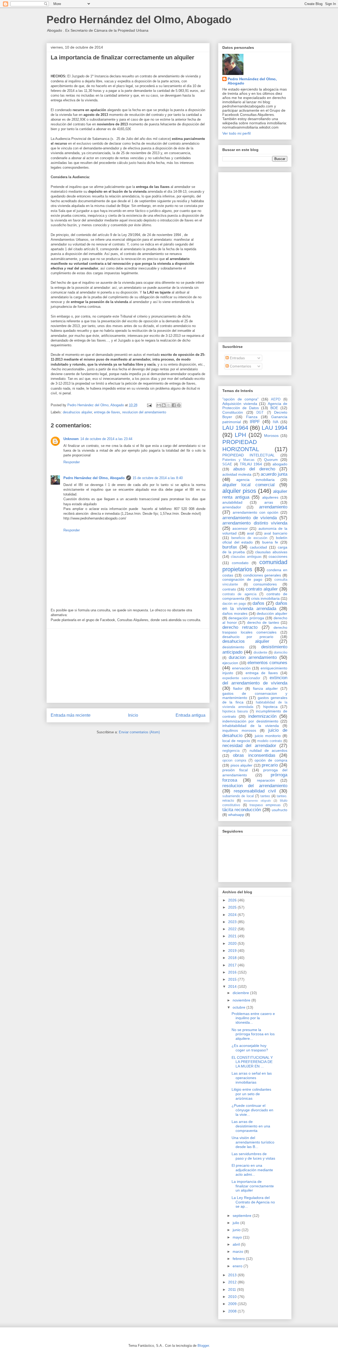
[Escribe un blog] (163, 405)
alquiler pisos (239, 491)
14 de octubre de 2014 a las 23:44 (106, 439)
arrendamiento (273, 506)
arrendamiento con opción (256, 512)
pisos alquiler (242, 765)
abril (237, 1244)
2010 (233, 1296)
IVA (275, 422)
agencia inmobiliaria (255, 480)
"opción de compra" (240, 399)
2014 (233, 986)
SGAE (227, 464)
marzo (238, 1251)
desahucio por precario (247, 637)
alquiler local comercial (248, 484)
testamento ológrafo (257, 800)
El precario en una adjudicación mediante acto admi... (252, 1170)
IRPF (255, 421)
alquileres (270, 497)
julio (236, 1223)
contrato (229, 589)
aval (250, 533)
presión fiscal (235, 770)
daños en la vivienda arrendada (254, 606)
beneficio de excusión (249, 538)
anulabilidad (232, 502)
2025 (233, 907)
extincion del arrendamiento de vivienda (254, 680)
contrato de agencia (239, 594)
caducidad (258, 547)
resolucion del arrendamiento (144, 412)
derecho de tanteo (263, 622)
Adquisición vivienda (239, 403)
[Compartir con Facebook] (173, 405)
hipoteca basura (235, 711)
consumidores (265, 584)
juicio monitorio (268, 736)
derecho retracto (239, 627)
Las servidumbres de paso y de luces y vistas (253, 1156)
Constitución (232, 412)
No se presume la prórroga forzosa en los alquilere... (253, 1034)
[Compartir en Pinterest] (178, 405)
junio (237, 1230)
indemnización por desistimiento (250, 721)
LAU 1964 (235, 427)
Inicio (133, 715)
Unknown (71, 439)
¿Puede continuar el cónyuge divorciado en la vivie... (252, 1110)
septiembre (242, 1215)
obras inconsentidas (254, 755)
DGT (260, 412)
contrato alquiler (262, 589)
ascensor (240, 528)
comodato (240, 563)
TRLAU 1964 (251, 464)
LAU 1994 (275, 427)
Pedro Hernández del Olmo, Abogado (138, 19)
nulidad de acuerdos (269, 750)
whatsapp (236, 814)
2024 (233, 915)
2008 (233, 1311)
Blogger (203, 1346)
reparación (266, 780)
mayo (238, 1237)
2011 (232, 1289)
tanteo (265, 796)
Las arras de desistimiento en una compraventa (251, 1126)
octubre (239, 1007)
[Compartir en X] (168, 405)
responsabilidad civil (255, 790)
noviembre (242, 1000)
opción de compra (271, 760)
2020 (233, 943)
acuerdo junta (274, 474)
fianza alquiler (265, 688)
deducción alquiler (272, 613)
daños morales (234, 613)
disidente (260, 652)
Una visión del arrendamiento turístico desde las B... (253, 1142)
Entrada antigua (190, 715)
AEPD (275, 399)
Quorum (271, 459)
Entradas (237, 358)
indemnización (262, 716)
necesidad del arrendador (249, 745)
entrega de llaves (107, 412)
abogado (280, 464)
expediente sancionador (241, 678)
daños (258, 603)
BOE (274, 408)
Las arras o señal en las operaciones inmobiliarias (252, 1077)
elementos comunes (267, 662)
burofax (229, 547)
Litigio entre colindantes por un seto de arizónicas (251, 1093)
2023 (233, 922)
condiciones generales (262, 575)
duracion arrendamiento (252, 657)
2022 (233, 929)
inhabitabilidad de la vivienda (250, 726)
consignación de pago (242, 579)
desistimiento (233, 647)
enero (238, 1266)
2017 (233, 965)
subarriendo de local (238, 796)
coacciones (278, 556)
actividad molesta (236, 474)
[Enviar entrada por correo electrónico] (149, 405)
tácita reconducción (241, 809)
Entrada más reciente (71, 715)
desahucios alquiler (77, 412)
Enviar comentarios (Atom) (139, 732)
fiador (238, 688)
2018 (233, 958)
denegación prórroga (246, 618)
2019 (233, 950)
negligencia (231, 751)
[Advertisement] (128, 666)
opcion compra (234, 760)
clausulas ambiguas (246, 557)
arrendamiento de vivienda (249, 517)
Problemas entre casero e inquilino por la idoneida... (253, 1018)
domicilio (280, 652)
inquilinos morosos (239, 730)
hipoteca (270, 707)
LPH (240, 435)
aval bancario (275, 533)
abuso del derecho (254, 468)
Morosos (271, 435)
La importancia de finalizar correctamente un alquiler (253, 1186)
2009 (233, 1304)
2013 (233, 1275)
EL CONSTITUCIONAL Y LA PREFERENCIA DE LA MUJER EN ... (252, 1062)
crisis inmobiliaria (265, 598)
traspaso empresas (265, 805)
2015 (233, 979)
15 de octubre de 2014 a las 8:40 (158, 478)
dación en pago (234, 604)
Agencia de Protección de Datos (254, 405)
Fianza (251, 417)
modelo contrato (269, 741)
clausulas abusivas (271, 552)
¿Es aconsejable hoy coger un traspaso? (250, 1047)
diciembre (241, 993)
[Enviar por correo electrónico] (158, 405)
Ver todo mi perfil (236, 133)
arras (268, 502)
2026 (233, 900)
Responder (71, 462)
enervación (241, 668)
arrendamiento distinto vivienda (254, 523)
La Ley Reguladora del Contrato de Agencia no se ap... (253, 1202)
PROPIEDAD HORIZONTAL (240, 445)
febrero (239, 1258)
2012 (233, 1282)
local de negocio (236, 741)
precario (270, 765)
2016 (233, 972)
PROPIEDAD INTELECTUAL (248, 455)
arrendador (231, 507)
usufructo (279, 810)
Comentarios (240, 366)
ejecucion (230, 663)
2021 (233, 936)
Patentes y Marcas (238, 460)
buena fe (270, 542)
